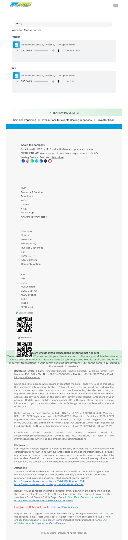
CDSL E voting (29, 290)
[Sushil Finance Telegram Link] (36, 161)
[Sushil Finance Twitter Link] (45, 161)
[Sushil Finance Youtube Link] (50, 161)
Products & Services (32, 192)
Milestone (26, 231)
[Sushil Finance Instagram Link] (27, 161)
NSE (23, 278)
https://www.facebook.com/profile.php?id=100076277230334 (49, 484)
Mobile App (27, 212)
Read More (58, 157)
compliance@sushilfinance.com (68, 438)
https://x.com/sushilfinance (50, 523)
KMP (23, 188)
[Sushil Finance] (20, 6)
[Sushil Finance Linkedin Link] (41, 161)
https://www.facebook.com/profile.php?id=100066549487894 (49, 481)
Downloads (27, 196)
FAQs (24, 200)
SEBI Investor (28, 307)
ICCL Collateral (29, 259)
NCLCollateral (28, 286)
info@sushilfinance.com (27, 377)
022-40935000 (81, 435)
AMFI (23, 298)
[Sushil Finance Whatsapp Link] (32, 161)
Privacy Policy (28, 243)
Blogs (24, 208)
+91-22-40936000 (59, 374)
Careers (25, 204)
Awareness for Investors (34, 216)
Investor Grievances (32, 247)
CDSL (24, 282)
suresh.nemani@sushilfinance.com (33, 435)
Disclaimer (26, 239)
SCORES (25, 302)
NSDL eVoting (28, 294)
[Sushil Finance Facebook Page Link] (23, 161)
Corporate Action (30, 264)
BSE (23, 274)
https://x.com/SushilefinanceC (63, 507)
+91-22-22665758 (94, 374)
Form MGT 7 (28, 255)
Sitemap (25, 235)
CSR (23, 251)
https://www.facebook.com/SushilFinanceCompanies (43, 500)
